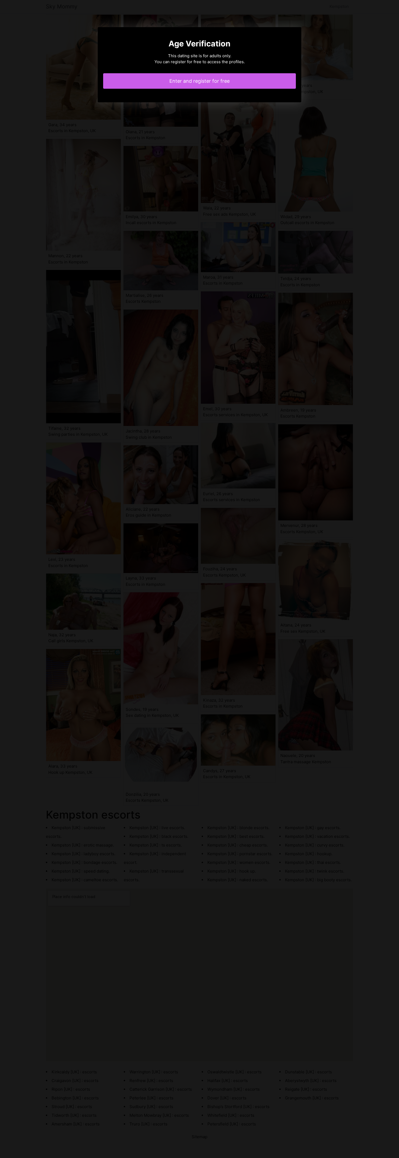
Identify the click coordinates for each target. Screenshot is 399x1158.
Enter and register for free (199, 81)
